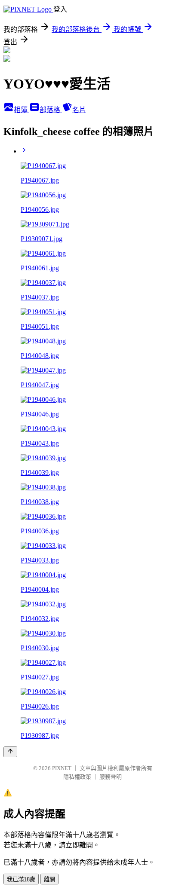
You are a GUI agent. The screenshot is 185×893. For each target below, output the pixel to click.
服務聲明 (110, 777)
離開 (49, 879)
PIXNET (61, 768)
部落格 (51, 109)
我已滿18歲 (21, 879)
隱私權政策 (77, 777)
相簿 (21, 109)
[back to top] (10, 751)
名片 (79, 109)
